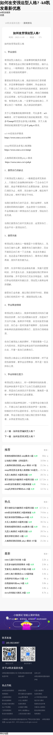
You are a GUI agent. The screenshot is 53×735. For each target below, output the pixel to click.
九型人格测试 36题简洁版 (16, 475)
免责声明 (5, 676)
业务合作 (37, 673)
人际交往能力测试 (24, 714)
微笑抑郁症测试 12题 (14, 536)
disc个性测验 (6, 707)
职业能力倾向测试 (8, 704)
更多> (46, 450)
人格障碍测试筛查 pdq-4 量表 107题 (21, 465)
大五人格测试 (23, 700)
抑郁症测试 (22, 690)
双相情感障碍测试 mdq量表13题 (19, 456)
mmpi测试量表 (23, 697)
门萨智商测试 (6, 710)
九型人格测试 (39, 690)
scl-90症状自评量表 (40, 697)
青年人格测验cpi (23, 710)
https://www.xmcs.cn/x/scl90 (18, 137)
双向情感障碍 (6, 700)
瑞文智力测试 (39, 700)
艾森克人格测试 (39, 707)
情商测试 (5, 694)
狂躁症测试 (22, 704)
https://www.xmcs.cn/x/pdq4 (18, 162)
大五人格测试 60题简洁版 (16, 522)
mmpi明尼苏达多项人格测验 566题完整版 (23, 470)
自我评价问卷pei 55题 (15, 579)
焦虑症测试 (38, 694)
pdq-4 (32, 125)
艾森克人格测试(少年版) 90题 (18, 569)
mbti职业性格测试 (8, 690)
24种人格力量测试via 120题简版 (19, 574)
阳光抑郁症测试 (39, 710)
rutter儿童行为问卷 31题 (15, 560)
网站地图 (4, 733)
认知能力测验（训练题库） (17, 461)
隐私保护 (21, 676)
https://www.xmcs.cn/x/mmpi (18, 150)
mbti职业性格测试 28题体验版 (18, 484)
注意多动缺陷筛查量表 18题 (17, 564)
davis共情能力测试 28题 (15, 593)
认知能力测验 (23, 707)
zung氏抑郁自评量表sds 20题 (18, 489)
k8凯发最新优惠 (12, 23)
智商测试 (37, 714)
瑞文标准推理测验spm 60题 (17, 517)
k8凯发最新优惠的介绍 (9, 673)
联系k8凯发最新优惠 (25, 673)
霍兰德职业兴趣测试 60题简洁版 (19, 479)
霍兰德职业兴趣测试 (25, 694)
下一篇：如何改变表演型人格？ (20, 436)
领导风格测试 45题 (13, 588)
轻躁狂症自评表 (39, 704)
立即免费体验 (26, 624)
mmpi (11, 121)
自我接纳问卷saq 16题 (15, 583)
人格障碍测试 (6, 697)
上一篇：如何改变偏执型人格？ (20, 431)
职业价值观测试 (7, 714)
